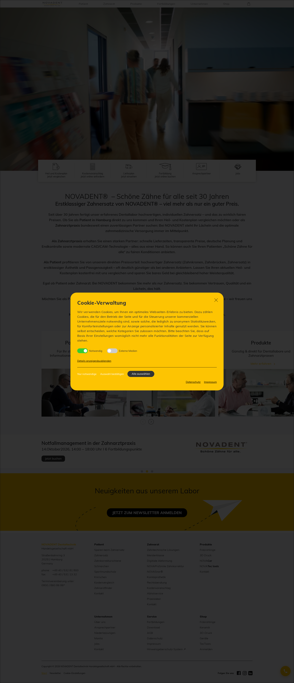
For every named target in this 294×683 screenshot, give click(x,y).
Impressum (210, 382)
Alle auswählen (141, 373)
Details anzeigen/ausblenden (94, 361)
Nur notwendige (86, 374)
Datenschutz (193, 382)
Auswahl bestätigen (112, 374)
